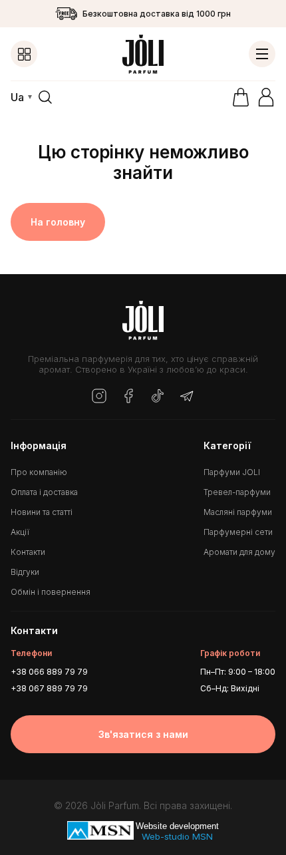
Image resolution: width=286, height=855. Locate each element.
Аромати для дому (239, 552)
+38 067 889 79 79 (49, 688)
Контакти (28, 552)
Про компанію (39, 472)
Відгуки (25, 572)
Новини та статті (41, 512)
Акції (20, 532)
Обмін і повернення (50, 592)
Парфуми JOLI (232, 472)
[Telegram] (187, 397)
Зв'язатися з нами (143, 734)
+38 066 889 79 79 (49, 672)
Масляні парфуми (238, 512)
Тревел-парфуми (237, 492)
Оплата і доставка (44, 492)
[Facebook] (128, 397)
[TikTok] (158, 397)
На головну (58, 222)
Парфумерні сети (238, 532)
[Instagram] (99, 397)
